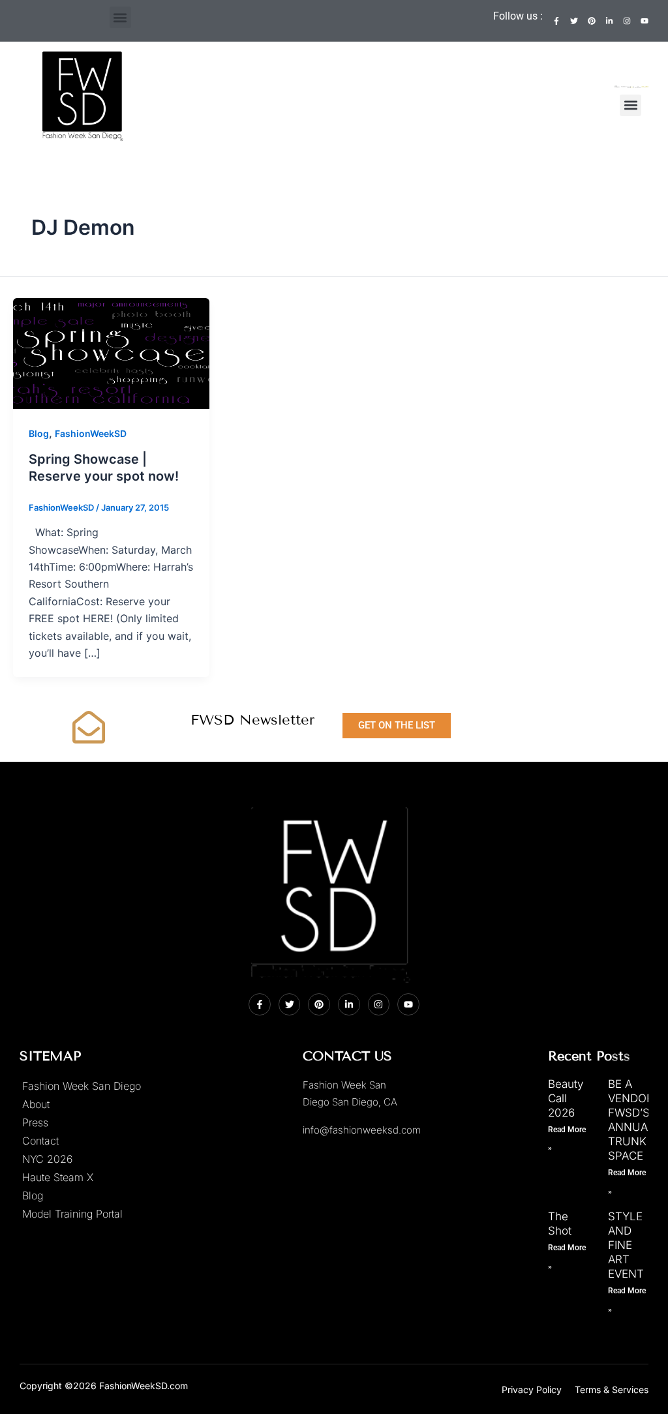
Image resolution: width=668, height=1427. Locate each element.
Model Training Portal (72, 1213)
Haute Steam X (57, 1177)
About (36, 1104)
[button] (120, 17)
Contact (40, 1140)
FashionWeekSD (91, 433)
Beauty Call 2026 (565, 1098)
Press (35, 1122)
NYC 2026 (47, 1158)
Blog (39, 433)
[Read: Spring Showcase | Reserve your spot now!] (111, 352)
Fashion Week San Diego (81, 1085)
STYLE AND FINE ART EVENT (626, 1245)
